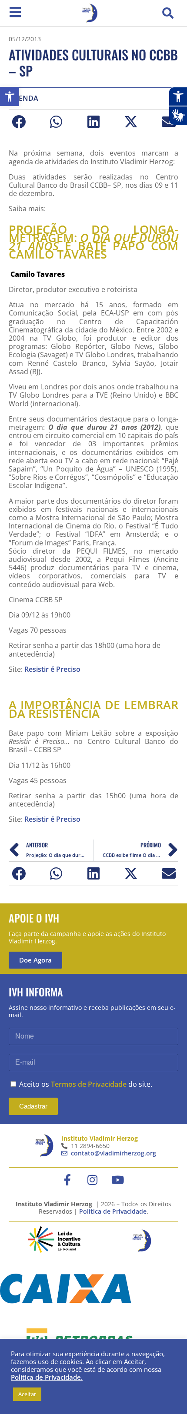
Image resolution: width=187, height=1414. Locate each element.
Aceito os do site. (85, 1084)
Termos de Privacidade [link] (89, 1084)
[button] (167, 13)
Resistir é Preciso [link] (53, 669)
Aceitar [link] (27, 1394)
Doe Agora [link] (35, 960)
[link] (9, 96)
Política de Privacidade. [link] (47, 1377)
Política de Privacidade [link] (113, 1211)
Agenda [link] (23, 98)
